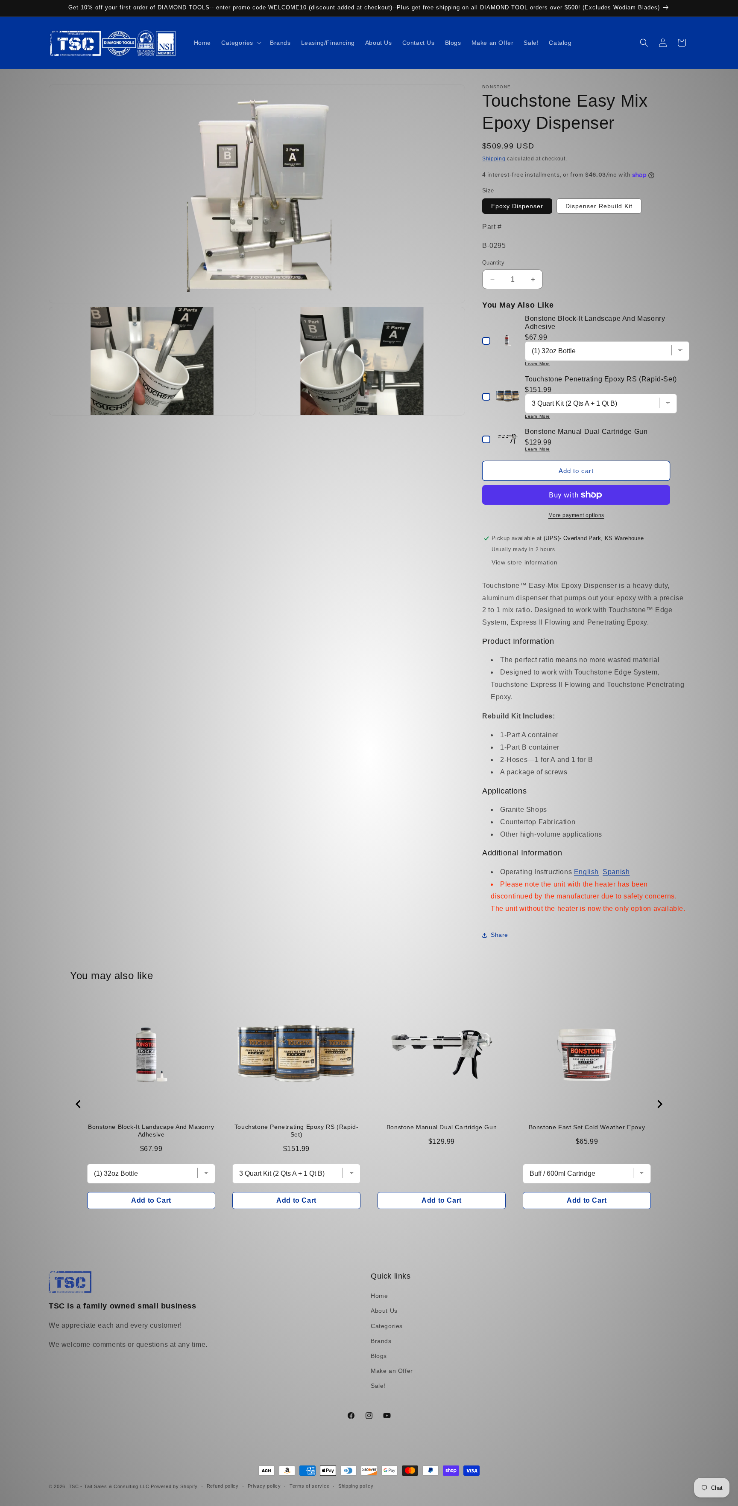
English (586, 871)
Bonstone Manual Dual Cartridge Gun (442, 1127)
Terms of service (309, 1486)
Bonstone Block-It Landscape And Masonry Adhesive (151, 1130)
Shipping (494, 159)
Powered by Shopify (174, 1486)
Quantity (493, 262)
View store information (524, 562)
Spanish (616, 871)
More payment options (576, 515)
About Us (384, 1310)
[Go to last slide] (78, 1104)
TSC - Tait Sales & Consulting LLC (109, 1486)
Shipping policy (356, 1486)
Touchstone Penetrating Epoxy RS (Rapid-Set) (296, 1130)
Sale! (378, 1385)
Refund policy (223, 1486)
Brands (381, 1340)
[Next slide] (659, 1104)
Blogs (379, 1355)
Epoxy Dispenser (517, 206)
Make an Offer (392, 1370)
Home (379, 1295)
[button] (240, 43)
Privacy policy (264, 1486)
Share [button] (499, 935)
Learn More (537, 363)
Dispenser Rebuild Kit (599, 206)
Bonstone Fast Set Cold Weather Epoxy (587, 1127)
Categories (387, 1326)
